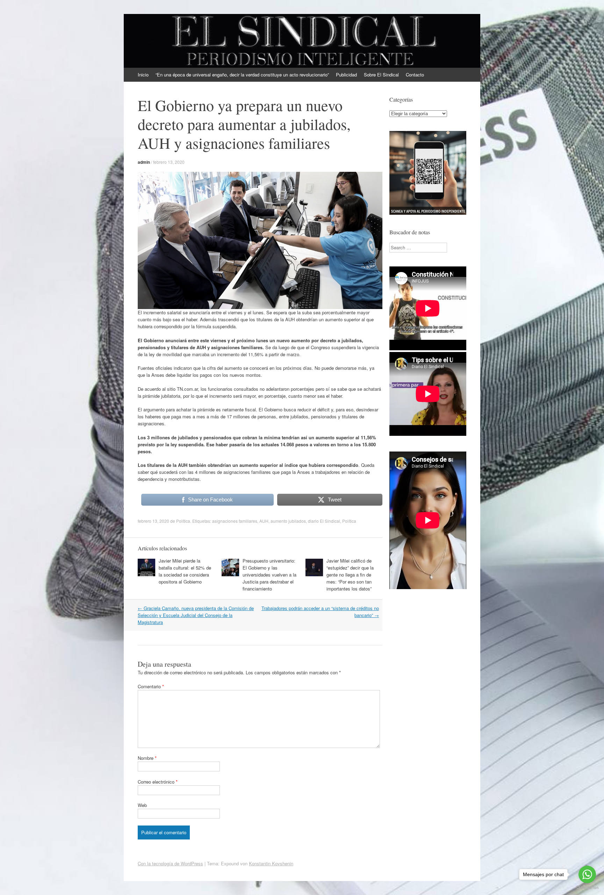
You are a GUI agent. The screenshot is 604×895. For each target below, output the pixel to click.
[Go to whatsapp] (587, 874)
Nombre (147, 758)
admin (144, 162)
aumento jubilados (288, 521)
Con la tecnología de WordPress (170, 863)
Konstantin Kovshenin (271, 863)
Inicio (143, 74)
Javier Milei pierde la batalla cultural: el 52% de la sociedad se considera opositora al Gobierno (185, 571)
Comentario (151, 686)
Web (142, 805)
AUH (263, 521)
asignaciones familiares (234, 521)
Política (183, 521)
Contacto (415, 74)
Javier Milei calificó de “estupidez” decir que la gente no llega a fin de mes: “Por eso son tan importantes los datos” (350, 574)
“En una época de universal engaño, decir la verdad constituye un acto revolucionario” (242, 74)
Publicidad (346, 74)
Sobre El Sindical (381, 74)
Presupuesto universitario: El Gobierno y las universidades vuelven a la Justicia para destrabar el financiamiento (269, 574)
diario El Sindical (324, 521)
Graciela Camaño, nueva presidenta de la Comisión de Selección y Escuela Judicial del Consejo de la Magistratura (196, 615)
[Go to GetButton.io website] (587, 888)
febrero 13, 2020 (169, 162)
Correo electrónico (158, 781)
